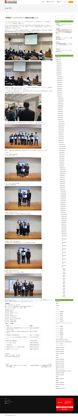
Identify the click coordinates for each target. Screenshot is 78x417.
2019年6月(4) (63, 202)
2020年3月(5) (62, 185)
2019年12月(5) (63, 191)
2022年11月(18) (61, 123)
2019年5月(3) (63, 204)
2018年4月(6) (63, 229)
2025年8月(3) (58, 65)
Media (57, 303)
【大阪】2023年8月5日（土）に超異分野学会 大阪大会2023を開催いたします (41, 365)
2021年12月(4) (62, 144)
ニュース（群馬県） (59, 319)
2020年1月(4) (62, 189)
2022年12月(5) (61, 121)
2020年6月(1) (62, 179)
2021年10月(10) (62, 148)
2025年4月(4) (58, 70)
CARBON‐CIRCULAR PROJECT (62, 339)
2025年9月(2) (58, 63)
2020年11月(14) (63, 169)
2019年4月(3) (63, 206)
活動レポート (59, 1)
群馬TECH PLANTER (60, 372)
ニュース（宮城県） (59, 315)
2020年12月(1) (62, 167)
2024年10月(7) (60, 80)
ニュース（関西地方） (60, 334)
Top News (57, 305)
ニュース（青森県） (59, 313)
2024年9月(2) (59, 82)
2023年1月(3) (60, 119)
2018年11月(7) (64, 216)
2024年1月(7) (59, 96)
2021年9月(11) (62, 150)
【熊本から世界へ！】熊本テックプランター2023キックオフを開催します (16, 365)
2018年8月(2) (63, 222)
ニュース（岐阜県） (59, 330)
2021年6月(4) (61, 156)
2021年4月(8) (61, 160)
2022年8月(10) (61, 129)
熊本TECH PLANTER (60, 365)
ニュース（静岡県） (59, 332)
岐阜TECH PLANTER (60, 349)
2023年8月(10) (60, 105)
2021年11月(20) (62, 146)
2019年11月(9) (63, 193)
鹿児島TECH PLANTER (60, 388)
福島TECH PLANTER (60, 367)
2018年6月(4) (63, 226)
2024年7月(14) (60, 86)
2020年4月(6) (62, 183)
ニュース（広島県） (59, 337)
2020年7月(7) (62, 177)
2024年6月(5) (59, 88)
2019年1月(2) (63, 212)
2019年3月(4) (63, 208)
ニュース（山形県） (59, 317)
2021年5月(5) (61, 158)
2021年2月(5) (61, 163)
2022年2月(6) (61, 140)
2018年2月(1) (63, 231)
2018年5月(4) (63, 227)
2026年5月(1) (58, 59)
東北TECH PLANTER (60, 359)
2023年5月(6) (60, 111)
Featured (57, 301)
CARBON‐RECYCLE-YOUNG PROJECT (64, 341)
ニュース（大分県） (59, 343)
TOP (5, 398)
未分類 (57, 355)
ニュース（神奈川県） (60, 321)
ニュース (65, 1)
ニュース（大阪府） (59, 336)
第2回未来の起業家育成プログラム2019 (63, 370)
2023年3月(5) (60, 115)
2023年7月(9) (60, 107)
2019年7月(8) (63, 200)
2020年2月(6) (62, 187)
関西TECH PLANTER (60, 378)
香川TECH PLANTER (60, 384)
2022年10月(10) (61, 125)
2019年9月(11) (63, 196)
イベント (57, 307)
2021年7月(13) (62, 154)
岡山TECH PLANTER (60, 351)
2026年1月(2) (58, 61)
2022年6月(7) (61, 132)
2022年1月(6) (61, 142)
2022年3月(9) (61, 138)
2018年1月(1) (63, 233)
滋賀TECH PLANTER (60, 363)
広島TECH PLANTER (60, 353)
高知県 (57, 386)
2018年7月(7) (63, 224)
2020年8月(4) (62, 175)
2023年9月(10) (60, 103)
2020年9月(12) (62, 173)
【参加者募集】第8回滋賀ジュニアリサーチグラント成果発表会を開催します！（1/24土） (64, 45)
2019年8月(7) (63, 198)
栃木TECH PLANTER (60, 361)
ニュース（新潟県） (59, 326)
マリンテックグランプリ (60, 345)
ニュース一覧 (7, 400)
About (43, 1)
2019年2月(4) (63, 210)
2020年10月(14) (63, 171)
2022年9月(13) (61, 127)
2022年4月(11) (61, 136)
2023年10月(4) (60, 101)
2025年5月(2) (58, 68)
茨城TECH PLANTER (60, 374)
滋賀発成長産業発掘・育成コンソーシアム (17, 21)
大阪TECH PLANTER (60, 347)
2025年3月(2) (58, 72)
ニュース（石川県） (59, 328)
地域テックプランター (51, 1)
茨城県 (57, 376)
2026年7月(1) (58, 57)
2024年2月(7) (59, 94)
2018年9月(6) (63, 220)
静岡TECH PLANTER (60, 382)
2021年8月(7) (61, 152)
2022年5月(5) (61, 134)
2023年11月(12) (61, 99)
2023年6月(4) (60, 109)
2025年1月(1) (58, 74)
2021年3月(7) (61, 162)
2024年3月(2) (59, 92)
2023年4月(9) (60, 113)
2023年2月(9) (60, 117)
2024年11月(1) (60, 78)
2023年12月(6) (60, 98)
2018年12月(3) (64, 214)
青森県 (57, 380)
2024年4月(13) (60, 90)
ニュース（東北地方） (60, 311)
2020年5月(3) (62, 181)
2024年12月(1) (60, 76)
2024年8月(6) (59, 84)
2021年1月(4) (61, 165)
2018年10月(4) (64, 218)
